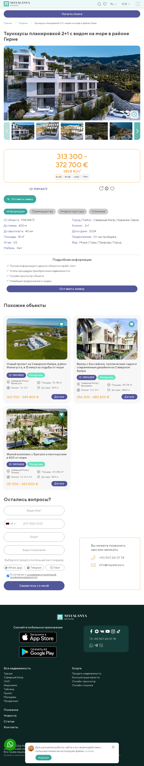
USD (76, 176)
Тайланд (9, 689)
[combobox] (10, 523)
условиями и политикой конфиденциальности (33, 576)
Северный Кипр (13, 677)
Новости (10, 715)
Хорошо (43, 757)
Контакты (11, 727)
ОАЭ (7, 681)
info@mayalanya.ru (111, 565)
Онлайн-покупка (82, 685)
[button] (137, 131)
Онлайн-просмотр (84, 681)
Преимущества (42, 211)
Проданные (11, 700)
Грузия (8, 693)
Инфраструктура (72, 211)
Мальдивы (10, 697)
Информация (16, 211)
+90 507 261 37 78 (111, 557)
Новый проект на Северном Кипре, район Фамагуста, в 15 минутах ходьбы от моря (36, 365)
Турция (8, 673)
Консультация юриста (86, 677)
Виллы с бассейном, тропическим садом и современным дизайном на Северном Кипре (107, 367)
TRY (85, 176)
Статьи (9, 721)
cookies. (89, 751)
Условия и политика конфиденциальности (25, 755)
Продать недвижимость (86, 673)
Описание (98, 211)
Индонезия (10, 685)
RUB (67, 176)
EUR (59, 176)
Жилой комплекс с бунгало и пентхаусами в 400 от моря (37, 456)
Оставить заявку (22, 199)
